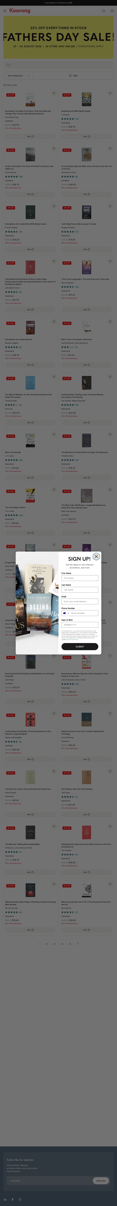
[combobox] (66, 613)
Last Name (66, 585)
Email (63, 596)
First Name (66, 573)
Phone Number (68, 608)
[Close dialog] (96, 556)
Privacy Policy (70, 639)
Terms (76, 639)
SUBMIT (80, 646)
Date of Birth (67, 620)
